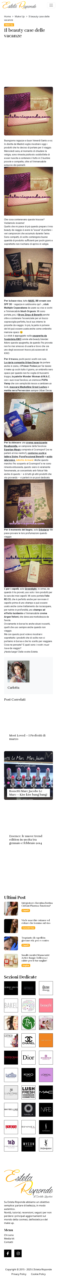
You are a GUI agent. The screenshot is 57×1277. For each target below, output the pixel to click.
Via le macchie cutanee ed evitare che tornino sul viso (35, 922)
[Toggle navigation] (51, 5)
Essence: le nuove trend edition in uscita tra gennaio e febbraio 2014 (25, 839)
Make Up (20, 16)
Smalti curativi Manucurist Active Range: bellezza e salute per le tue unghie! (35, 958)
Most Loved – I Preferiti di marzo (27, 737)
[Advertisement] (28, 61)
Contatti (8, 1242)
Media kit (9, 1238)
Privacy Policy (18, 1274)
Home (7, 16)
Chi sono (9, 1235)
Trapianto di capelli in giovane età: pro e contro (35, 939)
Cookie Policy (38, 1274)
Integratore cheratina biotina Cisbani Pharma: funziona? (37, 904)
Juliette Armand (24, 460)
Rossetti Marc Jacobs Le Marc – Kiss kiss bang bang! (28, 792)
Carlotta (13, 688)
